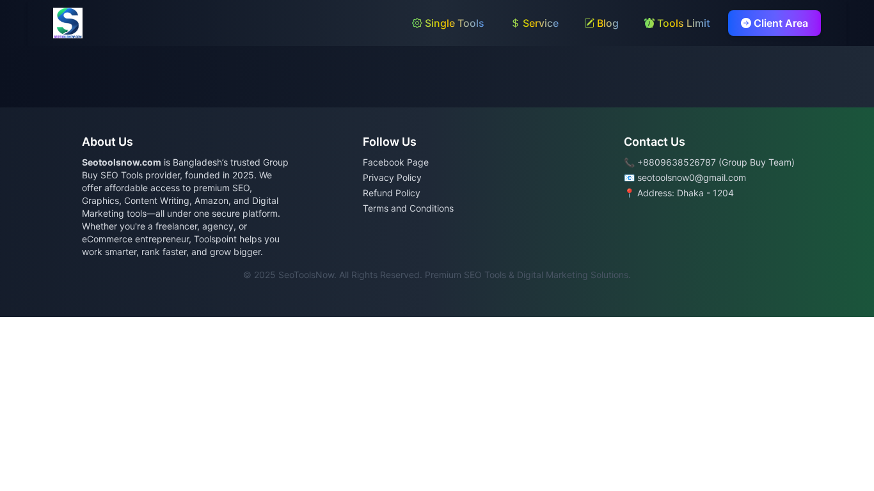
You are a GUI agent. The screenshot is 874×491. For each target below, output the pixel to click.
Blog (606, 23)
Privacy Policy (392, 177)
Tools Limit (682, 23)
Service (539, 23)
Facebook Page (396, 162)
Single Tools (453, 23)
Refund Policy (391, 192)
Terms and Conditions (408, 208)
